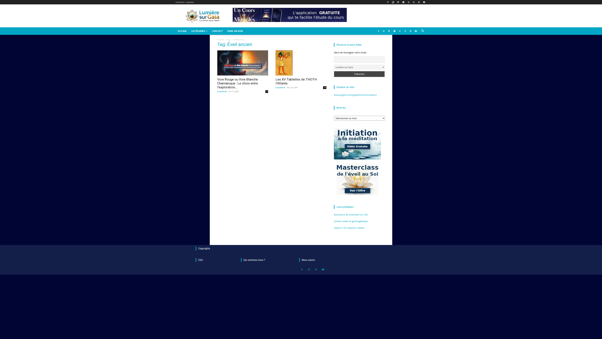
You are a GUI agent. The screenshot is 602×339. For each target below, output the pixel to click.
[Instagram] (393, 2)
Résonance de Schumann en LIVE (351, 214)
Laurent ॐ (222, 91)
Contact (217, 31)
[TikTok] (408, 2)
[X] (413, 2)
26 (325, 87)
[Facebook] (387, 2)
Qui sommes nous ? (254, 259)
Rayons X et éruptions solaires (349, 227)
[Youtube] (424, 2)
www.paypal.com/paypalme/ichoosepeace (355, 94)
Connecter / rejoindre (185, 2)
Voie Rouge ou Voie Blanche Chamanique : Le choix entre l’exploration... (237, 83)
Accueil (182, 31)
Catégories (198, 31)
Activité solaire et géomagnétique (351, 221)
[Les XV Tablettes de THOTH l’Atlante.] (301, 62)
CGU (200, 259)
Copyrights (204, 248)
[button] (422, 31)
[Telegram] (403, 2)
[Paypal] (398, 2)
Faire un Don (235, 31)
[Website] (419, 2)
